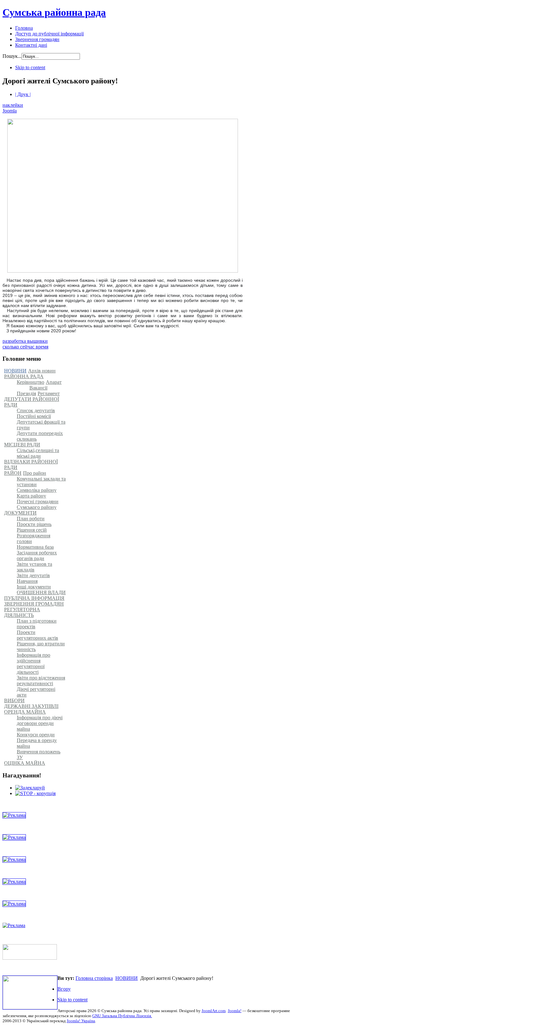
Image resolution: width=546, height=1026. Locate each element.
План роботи (31, 518)
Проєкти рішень (34, 524)
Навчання (27, 581)
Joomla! (234, 1010)
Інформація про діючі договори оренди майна (40, 723)
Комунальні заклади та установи (41, 481)
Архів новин (42, 370)
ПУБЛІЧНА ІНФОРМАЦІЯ (34, 598)
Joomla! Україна (81, 1020)
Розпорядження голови (33, 538)
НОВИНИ (15, 370)
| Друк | (23, 94)
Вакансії (38, 387)
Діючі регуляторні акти (36, 691)
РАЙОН (12, 473)
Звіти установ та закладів (34, 566)
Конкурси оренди (36, 734)
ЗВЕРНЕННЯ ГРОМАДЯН (34, 604)
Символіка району (37, 490)
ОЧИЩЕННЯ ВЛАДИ (41, 592)
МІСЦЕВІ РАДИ (22, 444)
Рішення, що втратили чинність (41, 646)
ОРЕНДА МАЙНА (25, 712)
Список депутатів (36, 410)
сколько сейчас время (25, 346)
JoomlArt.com (214, 1010)
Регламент (49, 393)
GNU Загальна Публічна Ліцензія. (122, 1015)
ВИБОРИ (14, 700)
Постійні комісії (34, 416)
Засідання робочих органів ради (37, 555)
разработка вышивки (25, 341)
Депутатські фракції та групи (41, 424)
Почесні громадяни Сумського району (37, 504)
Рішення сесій (32, 530)
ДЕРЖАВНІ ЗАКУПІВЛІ (31, 706)
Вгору (64, 989)
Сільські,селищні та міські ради (38, 453)
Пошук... (12, 56)
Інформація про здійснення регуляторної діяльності (33, 663)
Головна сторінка (94, 978)
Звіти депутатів (33, 575)
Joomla (10, 110)
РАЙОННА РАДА (24, 376)
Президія (26, 393)
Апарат (54, 382)
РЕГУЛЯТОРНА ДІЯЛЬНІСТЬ (22, 612)
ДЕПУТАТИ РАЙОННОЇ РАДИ (31, 401)
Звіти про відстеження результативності (41, 680)
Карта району (31, 495)
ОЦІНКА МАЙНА (24, 763)
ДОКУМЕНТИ (20, 513)
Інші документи (34, 586)
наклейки (13, 105)
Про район (34, 473)
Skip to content (30, 67)
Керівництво (30, 382)
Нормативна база (35, 547)
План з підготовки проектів (37, 623)
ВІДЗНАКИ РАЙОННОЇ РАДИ (31, 464)
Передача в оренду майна (37, 743)
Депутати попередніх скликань (40, 436)
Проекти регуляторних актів (37, 635)
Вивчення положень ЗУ (38, 754)
